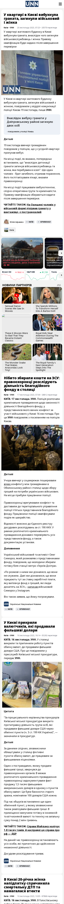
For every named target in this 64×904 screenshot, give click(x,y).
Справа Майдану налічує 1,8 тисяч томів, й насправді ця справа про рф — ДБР (32, 830)
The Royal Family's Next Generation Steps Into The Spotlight (46, 366)
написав (32, 586)
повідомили (37, 650)
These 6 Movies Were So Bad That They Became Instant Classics (16, 336)
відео (7, 484)
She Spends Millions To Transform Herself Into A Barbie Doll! (47, 308)
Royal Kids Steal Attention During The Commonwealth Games (47, 336)
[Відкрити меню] (60, 4)
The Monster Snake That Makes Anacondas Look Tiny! (15, 366)
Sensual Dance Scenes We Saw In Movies (14, 308)
